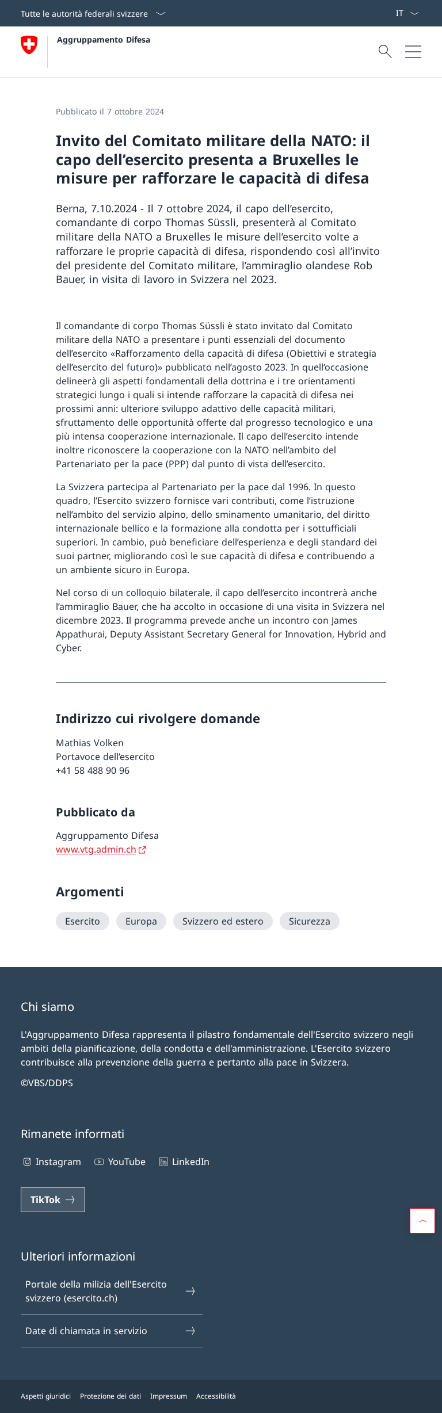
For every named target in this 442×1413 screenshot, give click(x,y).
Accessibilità (216, 1396)
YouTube (126, 1161)
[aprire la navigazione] (413, 52)
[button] (422, 1220)
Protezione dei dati (110, 1396)
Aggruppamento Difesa (103, 39)
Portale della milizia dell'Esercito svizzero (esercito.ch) (96, 1291)
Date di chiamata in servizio (86, 1330)
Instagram (58, 1161)
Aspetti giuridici (46, 1396)
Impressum (168, 1396)
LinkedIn (190, 1161)
